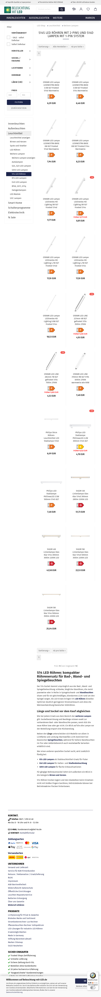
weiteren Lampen (83, 716)
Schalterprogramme (19, 207)
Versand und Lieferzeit (18, 867)
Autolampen (17, 162)
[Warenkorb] (95, 9)
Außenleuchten (39, 17)
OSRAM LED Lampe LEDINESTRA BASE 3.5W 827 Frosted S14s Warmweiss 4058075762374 (80, 87)
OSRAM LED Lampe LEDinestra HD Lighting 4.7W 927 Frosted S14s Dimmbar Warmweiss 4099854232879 (80, 262)
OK (85, 981)
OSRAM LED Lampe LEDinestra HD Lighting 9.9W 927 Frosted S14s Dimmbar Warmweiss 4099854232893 (51, 320)
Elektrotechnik (16, 212)
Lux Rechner (32, 922)
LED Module (15, 194)
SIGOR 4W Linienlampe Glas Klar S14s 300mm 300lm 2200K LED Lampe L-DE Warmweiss (51, 554)
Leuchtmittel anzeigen (20, 138)
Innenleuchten (15, 17)
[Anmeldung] (81, 9)
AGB (10, 884)
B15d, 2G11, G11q (19, 186)
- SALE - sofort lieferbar (18, 39)
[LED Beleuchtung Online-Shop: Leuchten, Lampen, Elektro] (17, 10)
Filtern (19, 102)
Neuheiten (18, 946)
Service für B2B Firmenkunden (21, 871)
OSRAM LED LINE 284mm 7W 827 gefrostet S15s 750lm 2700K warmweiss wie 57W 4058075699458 (51, 378)
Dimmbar (16, 75)
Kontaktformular (27, 833)
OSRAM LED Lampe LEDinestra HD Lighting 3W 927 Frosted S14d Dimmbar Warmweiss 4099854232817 (51, 203)
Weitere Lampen (17, 154)
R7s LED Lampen (46, 759)
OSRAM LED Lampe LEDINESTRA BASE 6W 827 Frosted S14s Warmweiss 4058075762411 (80, 145)
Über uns (12, 901)
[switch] (92, 987)
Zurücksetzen (18, 108)
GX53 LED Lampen (47, 767)
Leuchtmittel (15, 133)
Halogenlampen (19, 190)
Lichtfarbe (17, 68)
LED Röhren (80, 699)
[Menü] (97, 972)
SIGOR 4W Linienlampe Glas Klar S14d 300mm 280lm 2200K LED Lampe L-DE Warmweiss (80, 495)
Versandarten (15, 853)
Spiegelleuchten (55, 740)
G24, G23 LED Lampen (21, 166)
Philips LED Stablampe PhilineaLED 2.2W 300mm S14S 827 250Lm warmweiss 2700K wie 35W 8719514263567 (80, 437)
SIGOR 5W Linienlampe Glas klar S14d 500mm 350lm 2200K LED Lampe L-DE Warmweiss (80, 554)
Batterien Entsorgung (17, 898)
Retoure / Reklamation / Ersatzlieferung (26, 874)
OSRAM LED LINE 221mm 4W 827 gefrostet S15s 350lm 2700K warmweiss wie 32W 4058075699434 (80, 320)
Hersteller (17, 51)
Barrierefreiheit (19, 884)
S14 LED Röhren (19, 174)
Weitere (58, 17)
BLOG (10, 877)
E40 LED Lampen (46, 763)
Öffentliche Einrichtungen (19, 891)
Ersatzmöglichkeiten (17, 932)
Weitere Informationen (85, 986)
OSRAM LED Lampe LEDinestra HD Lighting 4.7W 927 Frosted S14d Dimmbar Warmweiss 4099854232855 (51, 262)
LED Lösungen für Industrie (20, 928)
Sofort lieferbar (18, 44)
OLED (10, 946)
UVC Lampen (15, 198)
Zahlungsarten (16, 839)
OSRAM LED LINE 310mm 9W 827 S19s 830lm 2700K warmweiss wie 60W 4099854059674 (80, 378)
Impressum (13, 881)
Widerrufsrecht (14, 888)
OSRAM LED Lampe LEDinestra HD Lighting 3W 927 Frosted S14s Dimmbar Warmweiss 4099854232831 (80, 203)
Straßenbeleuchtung (78, 763)
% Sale (12, 217)
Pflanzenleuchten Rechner (19, 925)
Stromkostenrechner (17, 922)
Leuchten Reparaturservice (20, 895)
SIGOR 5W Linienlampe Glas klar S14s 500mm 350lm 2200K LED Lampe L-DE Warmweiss (51, 612)
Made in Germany (16, 935)
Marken (11, 942)
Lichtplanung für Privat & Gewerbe (23, 915)
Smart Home (15, 202)
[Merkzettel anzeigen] (88, 9)
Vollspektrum (38, 925)
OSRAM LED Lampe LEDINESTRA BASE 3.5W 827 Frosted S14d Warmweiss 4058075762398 (51, 87)
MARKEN (90, 17)
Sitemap (19, 942)
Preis (14, 90)
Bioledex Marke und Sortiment (21, 918)
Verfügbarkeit (19, 33)
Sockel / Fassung (16, 59)
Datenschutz (27, 888)
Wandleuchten (86, 692)
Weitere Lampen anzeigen (21, 158)
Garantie (20, 901)
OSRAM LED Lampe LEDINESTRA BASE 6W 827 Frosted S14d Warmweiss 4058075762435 (51, 145)
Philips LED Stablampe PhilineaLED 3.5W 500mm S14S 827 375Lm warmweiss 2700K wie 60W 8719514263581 (51, 495)
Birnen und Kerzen (58, 775)
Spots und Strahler (18, 146)
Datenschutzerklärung (14, 992)
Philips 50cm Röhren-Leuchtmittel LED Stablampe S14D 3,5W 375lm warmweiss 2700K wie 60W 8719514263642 (51, 437)
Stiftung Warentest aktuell (19, 939)
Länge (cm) (17, 82)
